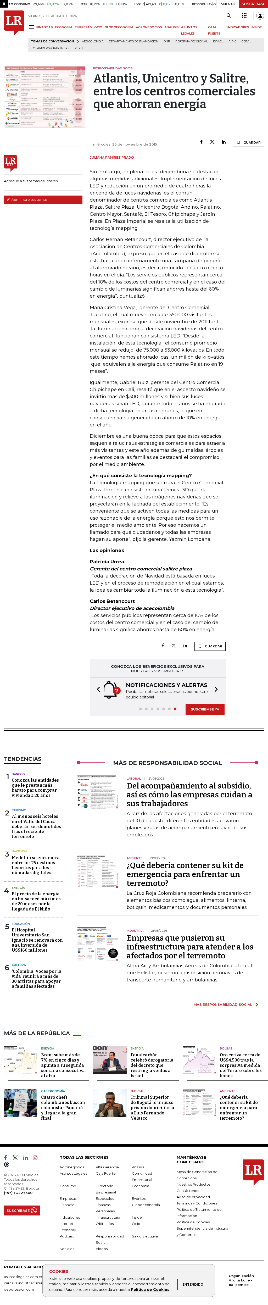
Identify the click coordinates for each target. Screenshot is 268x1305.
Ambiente (228, 1091)
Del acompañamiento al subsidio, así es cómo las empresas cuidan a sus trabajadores (190, 794)
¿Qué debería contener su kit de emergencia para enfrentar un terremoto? (185, 874)
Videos (102, 1249)
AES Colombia (93, 41)
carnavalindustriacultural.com (29, 1283)
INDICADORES (238, 27)
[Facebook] (201, 142)
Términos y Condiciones (197, 1203)
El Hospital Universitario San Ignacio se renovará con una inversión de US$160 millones (37, 940)
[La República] (14, 31)
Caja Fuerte (106, 1173)
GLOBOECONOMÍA (119, 27)
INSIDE (257, 27)
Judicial (137, 1091)
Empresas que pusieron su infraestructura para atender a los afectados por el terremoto (190, 946)
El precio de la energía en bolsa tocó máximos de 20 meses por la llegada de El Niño (36, 901)
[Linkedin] (224, 142)
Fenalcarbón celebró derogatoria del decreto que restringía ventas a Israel (152, 1065)
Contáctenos (188, 1191)
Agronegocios (72, 1167)
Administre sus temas (29, 199)
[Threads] (8, 1165)
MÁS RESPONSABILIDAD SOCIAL (223, 1004)
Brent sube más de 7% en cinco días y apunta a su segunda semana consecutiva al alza (63, 1065)
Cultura (19, 965)
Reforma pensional (191, 41)
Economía (140, 1186)
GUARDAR (252, 143)
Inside (137, 1217)
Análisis (138, 1167)
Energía (18, 888)
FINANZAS (44, 27)
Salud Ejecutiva (145, 1236)
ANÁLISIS (171, 27)
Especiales (105, 1198)
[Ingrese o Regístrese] (260, 16)
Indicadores (70, 1217)
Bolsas (226, 1048)
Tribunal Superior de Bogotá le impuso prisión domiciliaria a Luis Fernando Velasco (152, 1108)
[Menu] (32, 26)
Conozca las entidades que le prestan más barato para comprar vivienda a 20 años (35, 788)
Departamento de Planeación (133, 41)
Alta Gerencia (107, 1167)
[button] (97, 690)
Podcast (67, 1236)
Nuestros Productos (193, 1184)
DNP (167, 41)
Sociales (67, 1249)
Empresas (68, 1198)
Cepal (246, 41)
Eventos (139, 1198)
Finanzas (67, 1205)
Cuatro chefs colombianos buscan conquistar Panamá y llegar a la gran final (63, 1108)
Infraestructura (108, 1217)
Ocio (136, 1223)
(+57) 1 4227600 (18, 1193)
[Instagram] (37, 1159)
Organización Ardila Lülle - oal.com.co (241, 1280)
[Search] (228, 15)
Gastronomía (53, 1091)
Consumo (68, 1186)
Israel (218, 41)
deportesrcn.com (19, 1289)
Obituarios (105, 1223)
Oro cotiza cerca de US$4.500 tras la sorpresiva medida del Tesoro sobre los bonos (241, 1065)
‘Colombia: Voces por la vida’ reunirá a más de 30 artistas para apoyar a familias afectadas (37, 979)
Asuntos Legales (73, 1173)
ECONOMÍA (63, 27)
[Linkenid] (27, 1159)
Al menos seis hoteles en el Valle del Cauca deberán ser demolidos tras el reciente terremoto (36, 826)
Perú (79, 48)
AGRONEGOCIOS (149, 27)
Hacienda (19, 851)
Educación (21, 924)
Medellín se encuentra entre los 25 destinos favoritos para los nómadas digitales (36, 865)
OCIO (98, 27)
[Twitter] (212, 142)
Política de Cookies (150, 1289)
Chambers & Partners (51, 48)
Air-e (232, 41)
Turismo (19, 810)
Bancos (18, 774)
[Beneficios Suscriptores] (244, 16)
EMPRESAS (83, 27)
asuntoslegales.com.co (23, 1277)
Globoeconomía (146, 1205)
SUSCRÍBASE (253, 4)
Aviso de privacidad (193, 1197)
